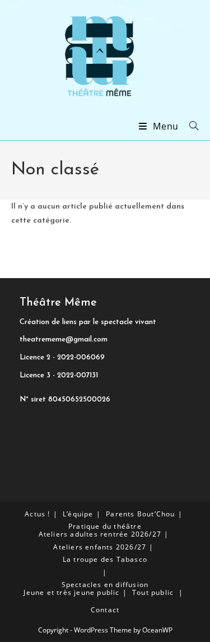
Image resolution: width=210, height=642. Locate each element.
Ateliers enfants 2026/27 (99, 547)
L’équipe (78, 514)
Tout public (153, 592)
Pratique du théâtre (105, 526)
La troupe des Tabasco (105, 559)
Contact (105, 610)
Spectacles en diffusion (105, 584)
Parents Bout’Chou (140, 514)
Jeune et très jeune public (71, 592)
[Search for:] (190, 126)
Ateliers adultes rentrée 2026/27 (100, 534)
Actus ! (37, 514)
